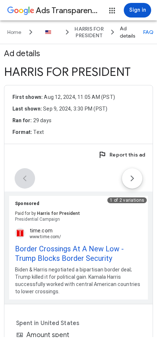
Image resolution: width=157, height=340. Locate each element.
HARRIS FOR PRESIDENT (67, 72)
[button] (112, 10)
